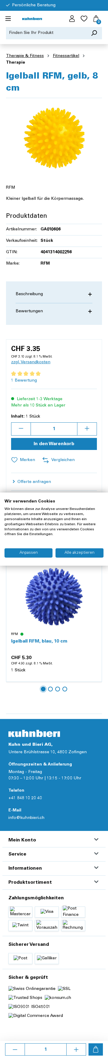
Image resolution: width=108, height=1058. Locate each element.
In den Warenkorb (54, 444)
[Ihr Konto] (72, 19)
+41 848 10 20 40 (25, 798)
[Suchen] (94, 33)
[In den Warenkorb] (95, 1049)
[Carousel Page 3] (57, 689)
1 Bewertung (24, 381)
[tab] (54, 294)
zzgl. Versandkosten (30, 362)
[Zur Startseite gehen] (32, 19)
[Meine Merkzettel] (84, 19)
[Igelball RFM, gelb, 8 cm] (54, 136)
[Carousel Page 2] (50, 689)
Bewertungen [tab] (29, 311)
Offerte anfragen (33, 482)
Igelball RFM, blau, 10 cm (39, 641)
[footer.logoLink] (34, 733)
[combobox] (46, 33)
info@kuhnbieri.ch (26, 818)
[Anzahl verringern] (15, 1049)
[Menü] (8, 19)
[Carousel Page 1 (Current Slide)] (43, 689)
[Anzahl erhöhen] (76, 1049)
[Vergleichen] (94, 583)
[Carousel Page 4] (64, 689)
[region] (54, 136)
